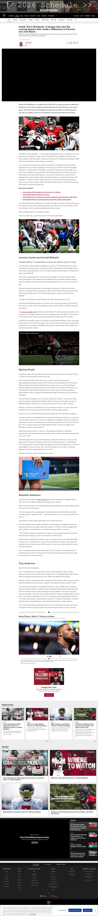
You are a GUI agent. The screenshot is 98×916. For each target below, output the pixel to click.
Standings (19, 885)
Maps (34, 871)
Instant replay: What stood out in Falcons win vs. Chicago (42, 192)
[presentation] (95, 741)
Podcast (6, 878)
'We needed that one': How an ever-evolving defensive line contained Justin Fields (50, 197)
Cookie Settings (62, 910)
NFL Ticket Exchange (53, 883)
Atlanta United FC (89, 873)
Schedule (19, 871)
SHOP (72, 868)
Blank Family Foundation (89, 871)
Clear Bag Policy (34, 880)
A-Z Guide (34, 877)
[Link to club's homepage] (4, 15)
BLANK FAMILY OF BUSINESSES (89, 868)
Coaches (19, 887)
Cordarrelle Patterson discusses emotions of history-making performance (47, 199)
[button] (49, 348)
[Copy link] (77, 43)
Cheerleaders (6, 881)
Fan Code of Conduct (34, 882)
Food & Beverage (34, 885)
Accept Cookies (87, 910)
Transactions (19, 882)
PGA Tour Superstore (89, 880)
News (6, 871)
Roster (19, 873)
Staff (19, 890)
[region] (49, 910)
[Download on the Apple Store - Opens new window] (43, 896)
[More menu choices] (56, 15)
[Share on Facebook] (68, 43)
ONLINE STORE (72, 871)
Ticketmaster (53, 878)
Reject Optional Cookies (75, 910)
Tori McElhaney (28, 42)
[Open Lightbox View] (49, 643)
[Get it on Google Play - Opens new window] (54, 897)
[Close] (95, 910)
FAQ (53, 890)
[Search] (73, 16)
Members (53, 871)
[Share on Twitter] (71, 43)
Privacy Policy (32, 914)
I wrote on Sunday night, (29, 312)
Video (6, 873)
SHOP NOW (49, 695)
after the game (42, 499)
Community (6, 883)
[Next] (60, 656)
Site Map (6, 886)
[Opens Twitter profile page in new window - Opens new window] (26, 46)
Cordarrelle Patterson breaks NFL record (36, 194)
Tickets (53, 873)
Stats (19, 876)
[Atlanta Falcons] (49, 903)
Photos (6, 876)
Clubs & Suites (53, 881)
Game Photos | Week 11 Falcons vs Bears (37, 616)
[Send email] (74, 43)
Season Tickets (53, 876)
